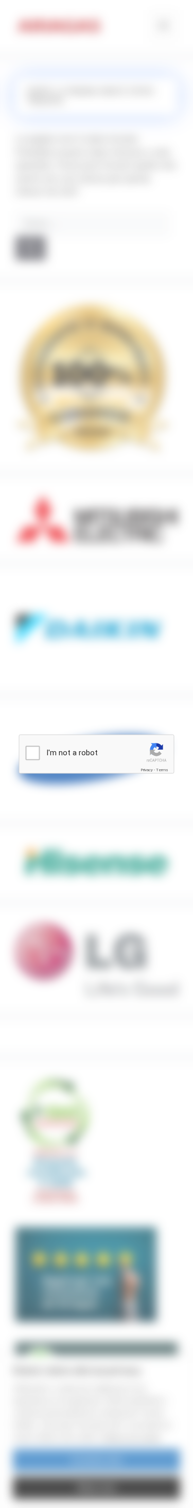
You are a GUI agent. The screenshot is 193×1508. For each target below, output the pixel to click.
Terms (162, 769)
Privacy (147, 769)
